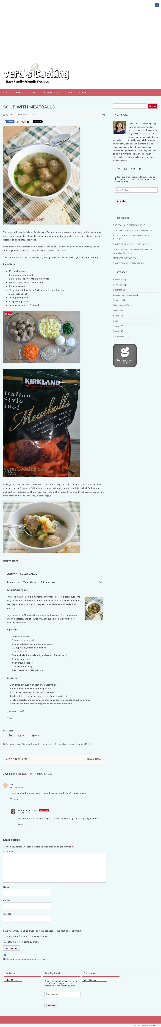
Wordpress (156, 1025)
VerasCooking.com (27, 810)
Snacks (116, 326)
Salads (116, 316)
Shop (69, 92)
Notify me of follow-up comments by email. (27, 936)
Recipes (33, 92)
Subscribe (120, 201)
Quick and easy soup (64, 744)
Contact (83, 92)
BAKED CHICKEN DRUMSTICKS (128, 263)
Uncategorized (119, 336)
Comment (8, 851)
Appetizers (118, 279)
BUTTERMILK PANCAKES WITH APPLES (132, 230)
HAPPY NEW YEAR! (16, 759)
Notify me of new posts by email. (22, 942)
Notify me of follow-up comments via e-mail (24, 959)
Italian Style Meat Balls (42, 744)
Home (6, 92)
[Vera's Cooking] (42, 83)
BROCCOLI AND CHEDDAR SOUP (129, 225)
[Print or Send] (22, 124)
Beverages (118, 285)
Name (7, 887)
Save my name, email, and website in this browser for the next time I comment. (42, 931)
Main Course (119, 305)
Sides (115, 321)
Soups (19, 744)
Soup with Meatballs (85, 744)
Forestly (133, 1025)
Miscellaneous (119, 310)
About (19, 92)
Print (101, 582)
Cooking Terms (52, 92)
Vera (11, 114)
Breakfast (117, 290)
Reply (15, 799)
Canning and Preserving (124, 295)
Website (7, 914)
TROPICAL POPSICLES (124, 258)
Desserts (117, 300)
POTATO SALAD (95, 759)
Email (6, 900)
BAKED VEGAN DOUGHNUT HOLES (130, 244)
